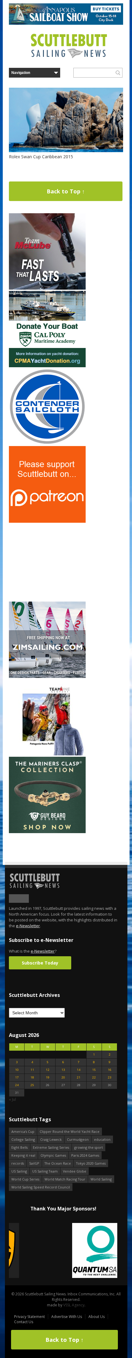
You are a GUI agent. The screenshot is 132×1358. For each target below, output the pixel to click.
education (102, 1139)
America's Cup (22, 1131)
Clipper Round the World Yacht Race (69, 1131)
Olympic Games (53, 1155)
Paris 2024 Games (85, 1155)
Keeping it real (23, 1155)
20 (63, 1077)
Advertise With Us (66, 1316)
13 (63, 1070)
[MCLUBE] (47, 288)
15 (94, 1070)
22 (94, 1077)
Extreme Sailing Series (51, 1147)
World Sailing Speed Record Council (40, 1187)
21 (78, 1077)
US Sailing (19, 1171)
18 (32, 1077)
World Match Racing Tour (65, 1179)
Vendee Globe (74, 1171)
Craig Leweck (51, 1139)
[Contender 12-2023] (47, 443)
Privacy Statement (29, 1316)
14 (78, 1070)
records (17, 1163)
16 (109, 1070)
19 (47, 1077)
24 (17, 1085)
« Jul (12, 1099)
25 (32, 1085)
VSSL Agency (73, 1305)
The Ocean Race (58, 1163)
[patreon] (47, 521)
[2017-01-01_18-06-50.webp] (63, 1251)
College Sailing (23, 1139)
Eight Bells (19, 1147)
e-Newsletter (28, 925)
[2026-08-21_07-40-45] (66, 23)
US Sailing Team (45, 1171)
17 (17, 1077)
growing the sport (88, 1147)
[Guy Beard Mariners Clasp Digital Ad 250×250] (47, 831)
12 (47, 1070)
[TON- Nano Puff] (47, 754)
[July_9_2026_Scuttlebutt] (47, 365)
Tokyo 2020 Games (91, 1163)
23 (109, 1077)
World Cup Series (25, 1179)
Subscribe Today (40, 963)
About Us (96, 1316)
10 (17, 1070)
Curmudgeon (78, 1139)
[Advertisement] (47, 562)
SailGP (34, 1163)
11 (32, 1070)
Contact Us (23, 1321)
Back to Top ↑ (66, 191)
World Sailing (101, 1179)
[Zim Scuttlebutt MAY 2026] (47, 676)
